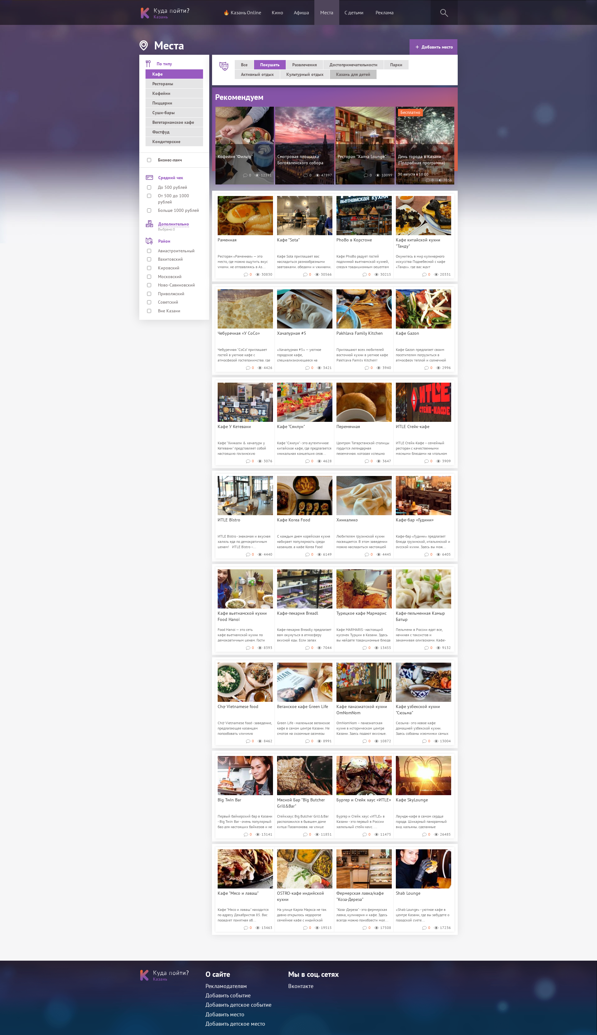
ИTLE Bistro (229, 520)
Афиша (301, 12)
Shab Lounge (408, 893)
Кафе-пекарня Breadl (297, 613)
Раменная (227, 240)
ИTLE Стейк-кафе (412, 426)
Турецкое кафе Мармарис (361, 613)
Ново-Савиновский (176, 285)
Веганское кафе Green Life (302, 706)
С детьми (354, 12)
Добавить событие (228, 995)
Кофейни (161, 93)
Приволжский (171, 293)
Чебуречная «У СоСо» (239, 333)
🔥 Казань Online (242, 12)
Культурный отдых (304, 74)
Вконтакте (300, 986)
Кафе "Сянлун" (291, 426)
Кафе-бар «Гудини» (415, 520)
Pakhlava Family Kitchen (359, 333)
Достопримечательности (353, 65)
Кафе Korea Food (293, 520)
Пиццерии (162, 103)
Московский (170, 276)
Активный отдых (257, 74)
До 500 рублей (172, 187)
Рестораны (162, 83)
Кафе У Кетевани (234, 426)
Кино (277, 12)
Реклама (385, 12)
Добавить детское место (235, 1023)
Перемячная (348, 426)
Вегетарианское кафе (173, 122)
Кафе (157, 74)
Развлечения (304, 65)
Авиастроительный (176, 251)
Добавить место (437, 47)
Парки (396, 65)
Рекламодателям (226, 986)
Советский (168, 302)
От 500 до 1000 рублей (173, 199)
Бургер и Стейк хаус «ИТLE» (363, 800)
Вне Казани (169, 311)
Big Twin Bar (229, 800)
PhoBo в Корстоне (354, 240)
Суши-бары (163, 112)
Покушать (270, 65)
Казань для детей (353, 74)
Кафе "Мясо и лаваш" (238, 893)
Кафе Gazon (407, 333)
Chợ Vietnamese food (238, 706)
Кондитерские (166, 141)
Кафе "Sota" (288, 240)
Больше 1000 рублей (178, 210)
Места (326, 12)
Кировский (168, 268)
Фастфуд (160, 132)
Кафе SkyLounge (412, 800)
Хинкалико (347, 520)
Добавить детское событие (238, 1004)
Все (244, 65)
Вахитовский (170, 259)
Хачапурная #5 (291, 333)
